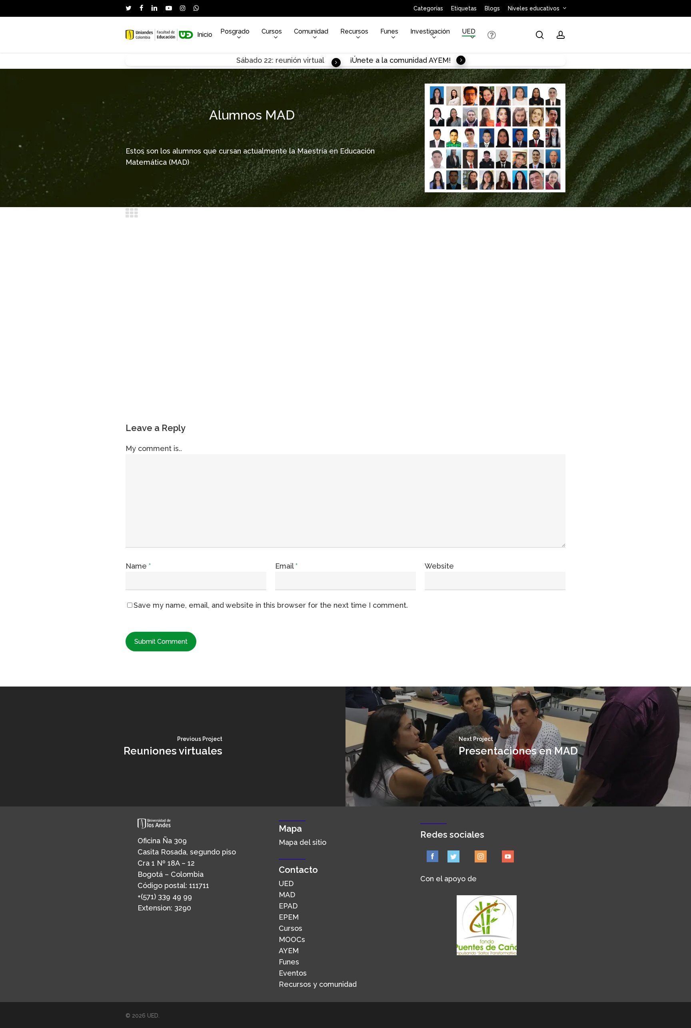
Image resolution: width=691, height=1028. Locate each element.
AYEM (289, 950)
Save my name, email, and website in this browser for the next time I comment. (271, 605)
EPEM (289, 917)
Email (286, 566)
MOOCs (292, 939)
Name (138, 566)
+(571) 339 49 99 (165, 896)
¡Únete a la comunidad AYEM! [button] (400, 60)
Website (439, 566)
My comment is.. (154, 448)
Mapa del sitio (302, 842)
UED (286, 883)
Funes (289, 962)
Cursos (290, 928)
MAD (287, 894)
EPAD (288, 906)
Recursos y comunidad (318, 984)
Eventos (293, 973)
